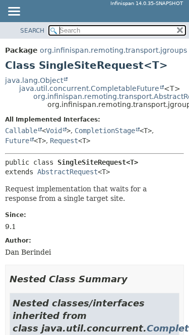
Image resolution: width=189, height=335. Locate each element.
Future (17, 141)
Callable (21, 131)
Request (64, 141)
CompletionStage (105, 131)
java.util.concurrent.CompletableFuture (89, 88)
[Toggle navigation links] (13, 12)
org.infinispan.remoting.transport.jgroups (113, 50)
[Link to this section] (135, 279)
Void (54, 131)
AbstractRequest (67, 172)
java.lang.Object (34, 80)
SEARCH (32, 30)
